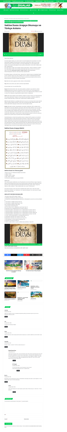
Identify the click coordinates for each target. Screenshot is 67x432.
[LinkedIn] (20, 255)
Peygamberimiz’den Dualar (17, 1)
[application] (23, 44)
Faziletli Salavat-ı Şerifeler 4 (10, 299)
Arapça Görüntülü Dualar (14, 20)
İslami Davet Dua (12, 350)
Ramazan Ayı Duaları (15, 9)
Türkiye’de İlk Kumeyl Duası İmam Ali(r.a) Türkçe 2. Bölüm (10, 288)
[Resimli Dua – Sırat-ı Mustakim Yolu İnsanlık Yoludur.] (36, 282)
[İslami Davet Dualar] (33, 5)
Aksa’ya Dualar (34, 9)
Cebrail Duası (33, 298)
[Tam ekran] (41, 54)
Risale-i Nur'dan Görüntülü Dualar (17, 22)
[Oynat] (4, 54)
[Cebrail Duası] (36, 294)
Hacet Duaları (60, 9)
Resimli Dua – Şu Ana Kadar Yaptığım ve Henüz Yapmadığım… (23, 298)
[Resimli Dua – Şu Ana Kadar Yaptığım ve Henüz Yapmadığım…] (23, 294)
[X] (14, 255)
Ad (5, 414)
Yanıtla (6, 316)
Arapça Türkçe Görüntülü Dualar (25, 20)
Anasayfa (6, 9)
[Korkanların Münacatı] (23, 283)
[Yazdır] (39, 255)
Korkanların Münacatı (22, 287)
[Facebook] (7, 255)
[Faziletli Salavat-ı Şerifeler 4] (10, 295)
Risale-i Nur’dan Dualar (48, 1)
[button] (23, 45)
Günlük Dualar (53, 9)
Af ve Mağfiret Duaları (43, 9)
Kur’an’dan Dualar (7, 1)
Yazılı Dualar (11, 18)
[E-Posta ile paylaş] (33, 255)
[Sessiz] (40, 54)
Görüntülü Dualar (24, 9)
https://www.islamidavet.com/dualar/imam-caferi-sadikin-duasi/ (16, 247)
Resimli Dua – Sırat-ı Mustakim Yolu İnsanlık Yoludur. (35, 287)
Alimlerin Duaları (38, 1)
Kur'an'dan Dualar (8, 22)
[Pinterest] (26, 255)
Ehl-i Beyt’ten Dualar (29, 1)
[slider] (22, 244)
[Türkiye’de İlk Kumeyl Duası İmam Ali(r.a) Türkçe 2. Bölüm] (10, 283)
